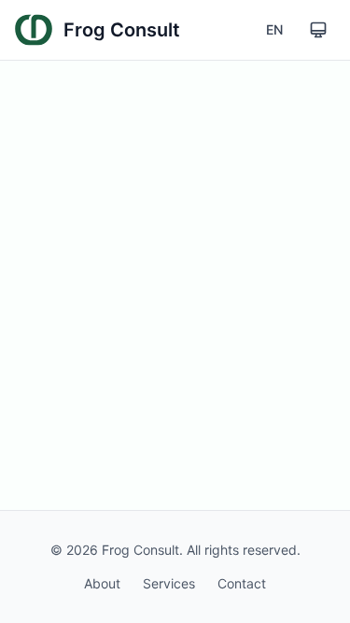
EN (274, 29)
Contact (241, 583)
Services (169, 583)
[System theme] (318, 30)
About (102, 583)
